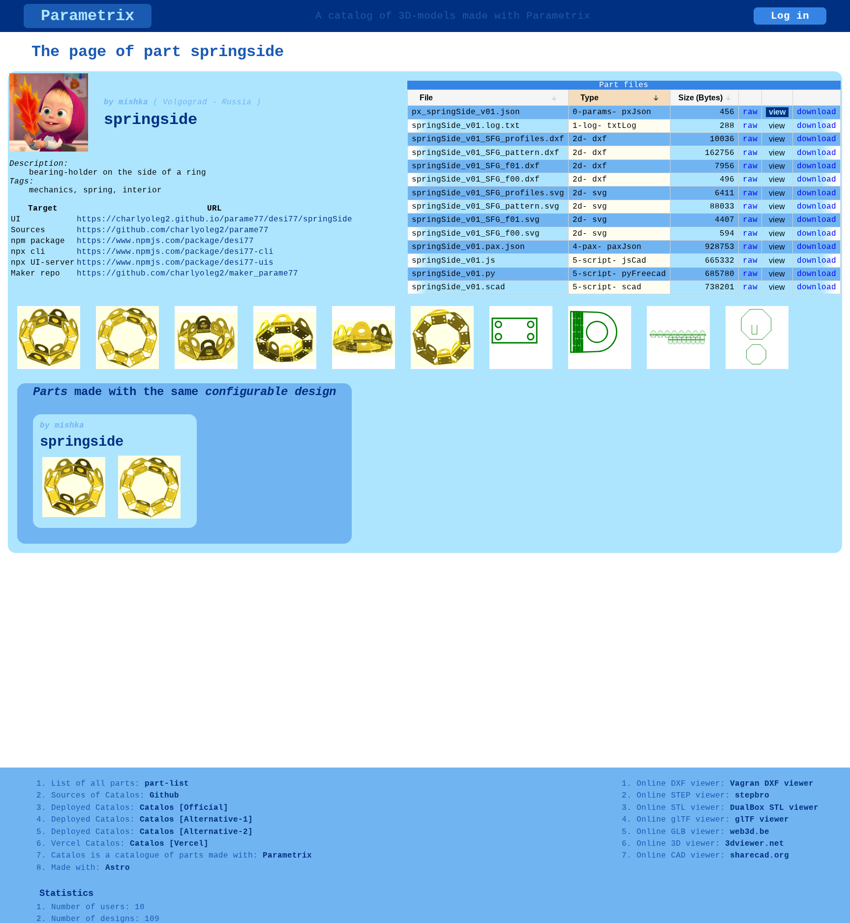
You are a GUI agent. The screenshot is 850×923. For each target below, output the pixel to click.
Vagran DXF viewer (772, 783)
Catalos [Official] (184, 807)
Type (589, 97)
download (816, 112)
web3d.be (749, 832)
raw (750, 112)
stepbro (752, 795)
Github (164, 795)
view (777, 112)
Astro (117, 867)
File (426, 97)
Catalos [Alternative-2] (196, 832)
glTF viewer (762, 819)
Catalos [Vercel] (169, 843)
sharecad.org (759, 855)
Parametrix (87, 16)
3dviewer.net (754, 843)
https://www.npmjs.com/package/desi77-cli (175, 251)
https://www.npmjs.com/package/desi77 (165, 241)
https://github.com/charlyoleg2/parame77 (173, 230)
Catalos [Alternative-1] (196, 819)
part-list (167, 783)
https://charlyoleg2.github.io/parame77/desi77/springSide (214, 219)
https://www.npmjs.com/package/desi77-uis (175, 262)
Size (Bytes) (700, 97)
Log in (790, 16)
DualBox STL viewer (774, 807)
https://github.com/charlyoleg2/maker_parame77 (187, 273)
